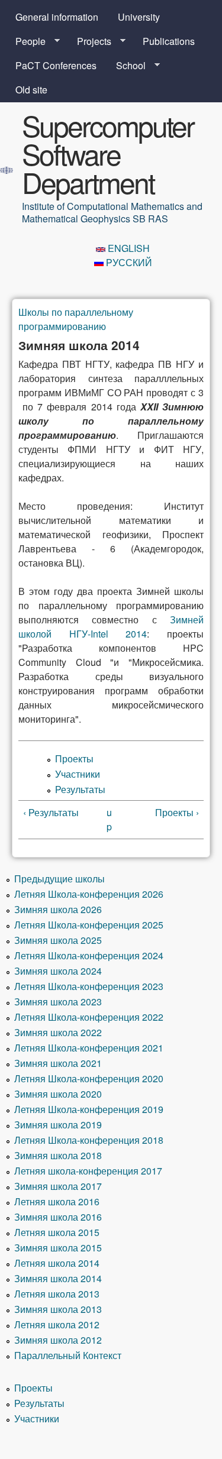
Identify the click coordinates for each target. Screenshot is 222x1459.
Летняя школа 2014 (56, 1263)
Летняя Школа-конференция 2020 (88, 1078)
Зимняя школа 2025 (58, 940)
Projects (89, 41)
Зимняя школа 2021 (58, 1063)
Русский (128, 262)
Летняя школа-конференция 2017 (88, 1170)
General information (56, 17)
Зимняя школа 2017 (58, 1186)
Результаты (80, 789)
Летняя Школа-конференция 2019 (88, 1109)
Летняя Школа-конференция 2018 (88, 1140)
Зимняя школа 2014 (58, 1278)
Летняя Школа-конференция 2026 (88, 894)
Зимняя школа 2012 (58, 1340)
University (139, 17)
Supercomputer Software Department (108, 153)
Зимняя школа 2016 (58, 1217)
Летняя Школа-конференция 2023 (88, 986)
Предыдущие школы (59, 878)
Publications (169, 41)
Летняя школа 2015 (56, 1232)
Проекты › (177, 812)
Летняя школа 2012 (56, 1324)
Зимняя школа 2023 (58, 1001)
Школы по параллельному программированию (75, 319)
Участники (77, 774)
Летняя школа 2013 (56, 1294)
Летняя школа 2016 (56, 1201)
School (126, 66)
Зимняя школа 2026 (58, 909)
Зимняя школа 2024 (58, 971)
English (127, 248)
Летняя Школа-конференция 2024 (88, 955)
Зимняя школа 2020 (58, 1094)
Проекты (74, 758)
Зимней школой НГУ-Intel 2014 (111, 626)
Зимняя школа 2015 (58, 1247)
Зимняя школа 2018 (58, 1155)
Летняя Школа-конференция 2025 (88, 924)
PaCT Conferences (55, 65)
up (109, 819)
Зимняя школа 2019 (58, 1124)
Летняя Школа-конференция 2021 (88, 1047)
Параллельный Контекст (67, 1355)
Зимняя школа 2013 (58, 1309)
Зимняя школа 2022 (58, 1032)
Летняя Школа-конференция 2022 (88, 1017)
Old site (31, 89)
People (26, 41)
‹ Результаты (51, 812)
